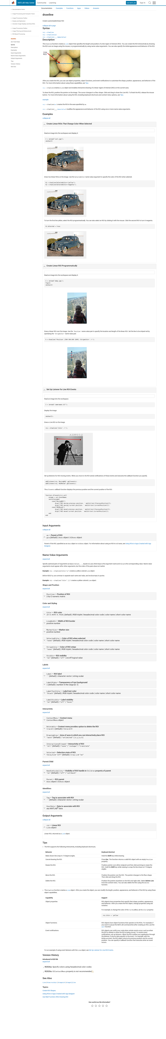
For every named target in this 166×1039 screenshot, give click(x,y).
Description (14, 47)
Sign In (142, 3)
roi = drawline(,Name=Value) (54, 37)
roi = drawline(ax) (50, 35)
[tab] (99, 124)
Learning (52, 3)
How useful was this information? (99, 1002)
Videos (86, 8)
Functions (69, 8)
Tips (12, 61)
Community (41, 3)
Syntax (13, 45)
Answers (96, 8)
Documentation (46, 8)
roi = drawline (48, 32)
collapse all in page (49, 26)
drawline (13, 39)
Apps (79, 8)
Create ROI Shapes (49, 990)
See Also (13, 66)
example (45, 100)
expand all (46, 559)
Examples (14, 50)
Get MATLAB (131, 3)
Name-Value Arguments (18, 55)
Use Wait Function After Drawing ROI (55, 997)
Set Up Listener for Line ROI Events (101, 950)
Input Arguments (16, 53)
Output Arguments (16, 58)
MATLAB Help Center (26, 3)
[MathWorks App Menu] (154, 2)
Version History (15, 64)
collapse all (46, 118)
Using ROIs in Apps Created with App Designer (59, 994)
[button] (150, 2)
